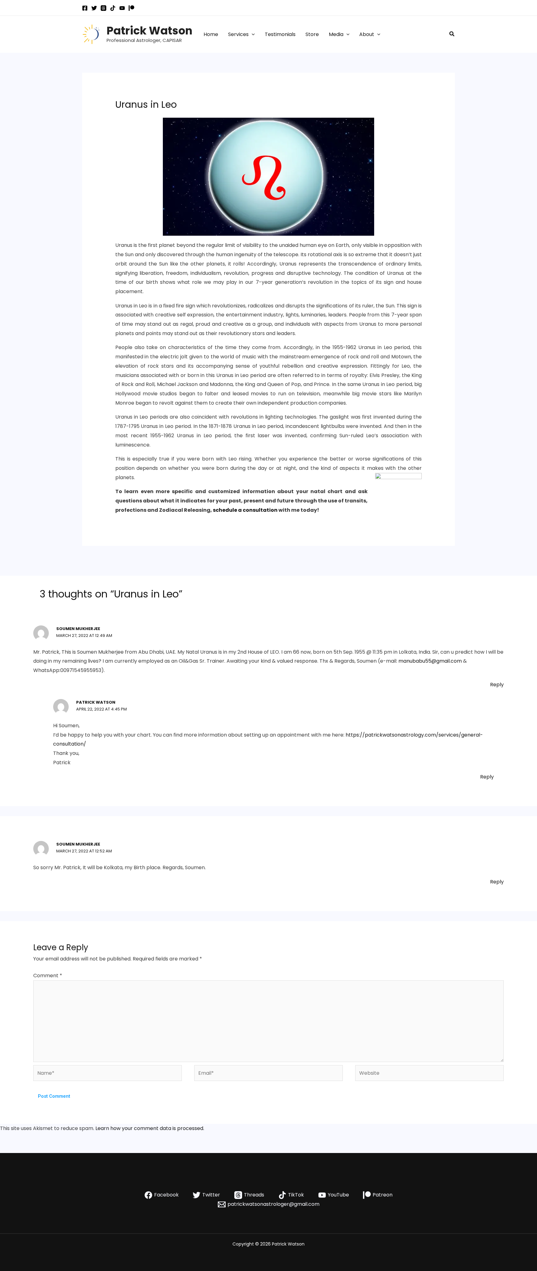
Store (312, 34)
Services (238, 34)
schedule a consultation (245, 510)
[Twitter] (94, 8)
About (366, 34)
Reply (497, 684)
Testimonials (280, 34)
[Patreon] (131, 8)
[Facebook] (85, 8)
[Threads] (103, 8)
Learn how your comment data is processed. (149, 1128)
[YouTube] (122, 8)
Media (336, 34)
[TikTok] (113, 8)
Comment (47, 975)
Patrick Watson (149, 30)
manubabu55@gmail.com (430, 661)
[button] (252, 34)
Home (211, 34)
